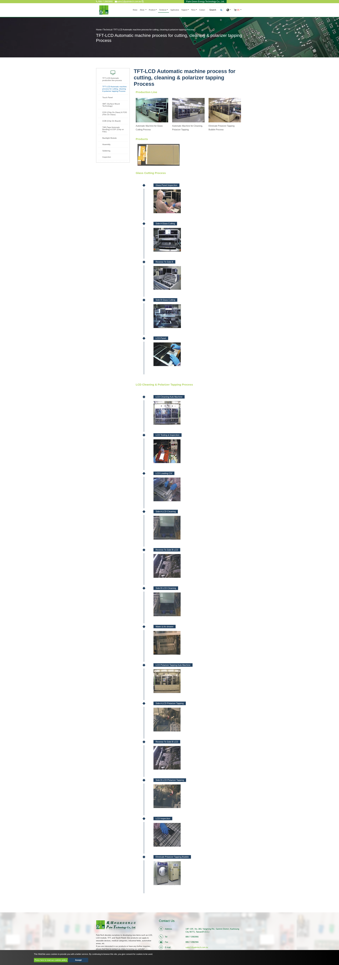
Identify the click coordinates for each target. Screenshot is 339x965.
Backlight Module (109, 138)
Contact (202, 10)
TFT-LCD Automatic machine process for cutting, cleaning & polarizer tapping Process (114, 89)
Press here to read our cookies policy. (51, 960)
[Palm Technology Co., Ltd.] (104, 10)
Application (174, 10)
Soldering (106, 151)
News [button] (193, 10)
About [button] (142, 10)
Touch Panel (107, 97)
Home (135, 10)
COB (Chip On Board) (111, 121)
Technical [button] (162, 10)
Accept (78, 960)
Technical (107, 30)
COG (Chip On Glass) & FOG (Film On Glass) (114, 113)
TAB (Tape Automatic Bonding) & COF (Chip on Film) (113, 129)
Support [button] (184, 10)
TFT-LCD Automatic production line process (112, 79)
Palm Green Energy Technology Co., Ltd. (205, 1)
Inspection (106, 157)
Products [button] (152, 10)
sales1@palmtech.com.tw (197, 947)
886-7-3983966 (105, 1)
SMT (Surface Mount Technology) (111, 105)
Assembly (106, 144)
